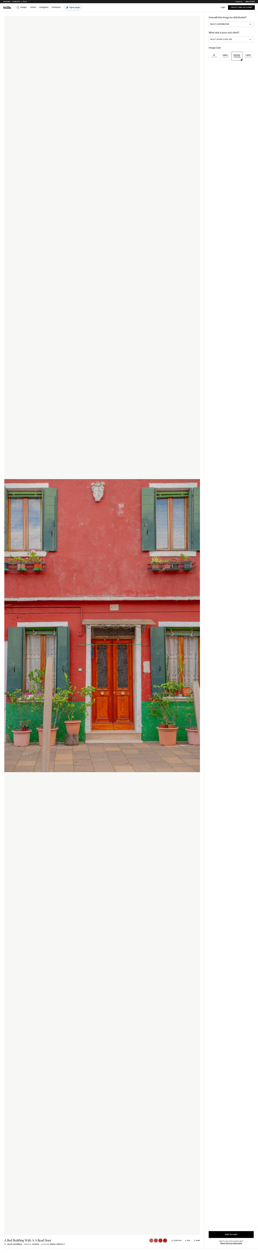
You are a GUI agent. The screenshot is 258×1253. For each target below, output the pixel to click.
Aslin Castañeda (14, 1244)
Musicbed (6, 1)
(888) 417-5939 (250, 1)
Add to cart (231, 1235)
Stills (25, 1)
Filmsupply (16, 1)
